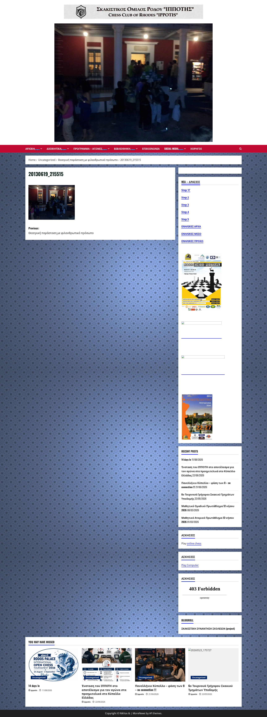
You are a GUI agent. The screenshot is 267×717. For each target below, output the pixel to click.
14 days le (186, 459)
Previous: (61, 230)
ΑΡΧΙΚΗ (30, 148)
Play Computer (190, 565)
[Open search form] (240, 149)
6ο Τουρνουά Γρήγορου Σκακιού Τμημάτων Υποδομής (210, 688)
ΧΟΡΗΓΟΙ (196, 148)
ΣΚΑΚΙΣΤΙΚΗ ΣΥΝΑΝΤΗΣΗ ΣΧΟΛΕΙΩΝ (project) (208, 628)
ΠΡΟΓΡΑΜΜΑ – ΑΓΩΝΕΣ (87, 148)
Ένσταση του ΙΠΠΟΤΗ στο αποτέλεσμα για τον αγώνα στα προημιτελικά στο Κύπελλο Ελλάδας (208, 471)
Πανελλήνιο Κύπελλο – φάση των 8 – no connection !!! (159, 688)
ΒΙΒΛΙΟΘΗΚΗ (122, 148)
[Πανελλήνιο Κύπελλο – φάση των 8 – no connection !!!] (160, 665)
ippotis (34, 690)
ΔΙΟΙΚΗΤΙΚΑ (54, 148)
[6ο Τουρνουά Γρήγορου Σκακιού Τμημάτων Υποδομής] (213, 665)
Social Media (171, 148)
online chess (194, 543)
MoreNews (139, 713)
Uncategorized (39, 677)
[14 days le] (53, 665)
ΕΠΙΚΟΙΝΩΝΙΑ (151, 148)
